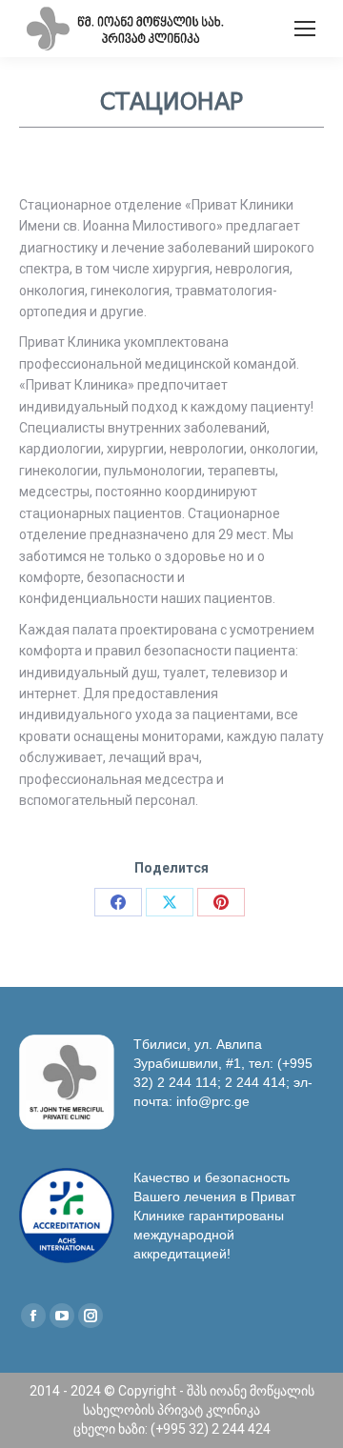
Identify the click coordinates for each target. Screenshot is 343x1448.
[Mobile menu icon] (305, 29)
